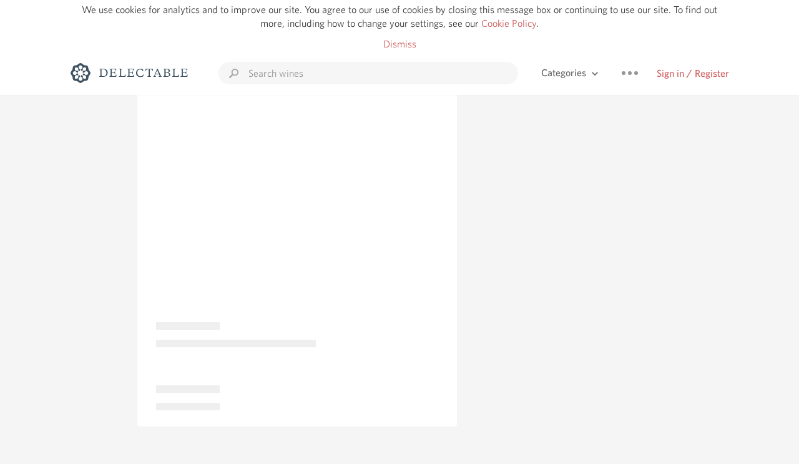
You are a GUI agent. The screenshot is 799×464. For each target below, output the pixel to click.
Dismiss (399, 44)
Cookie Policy (508, 23)
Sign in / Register (693, 73)
